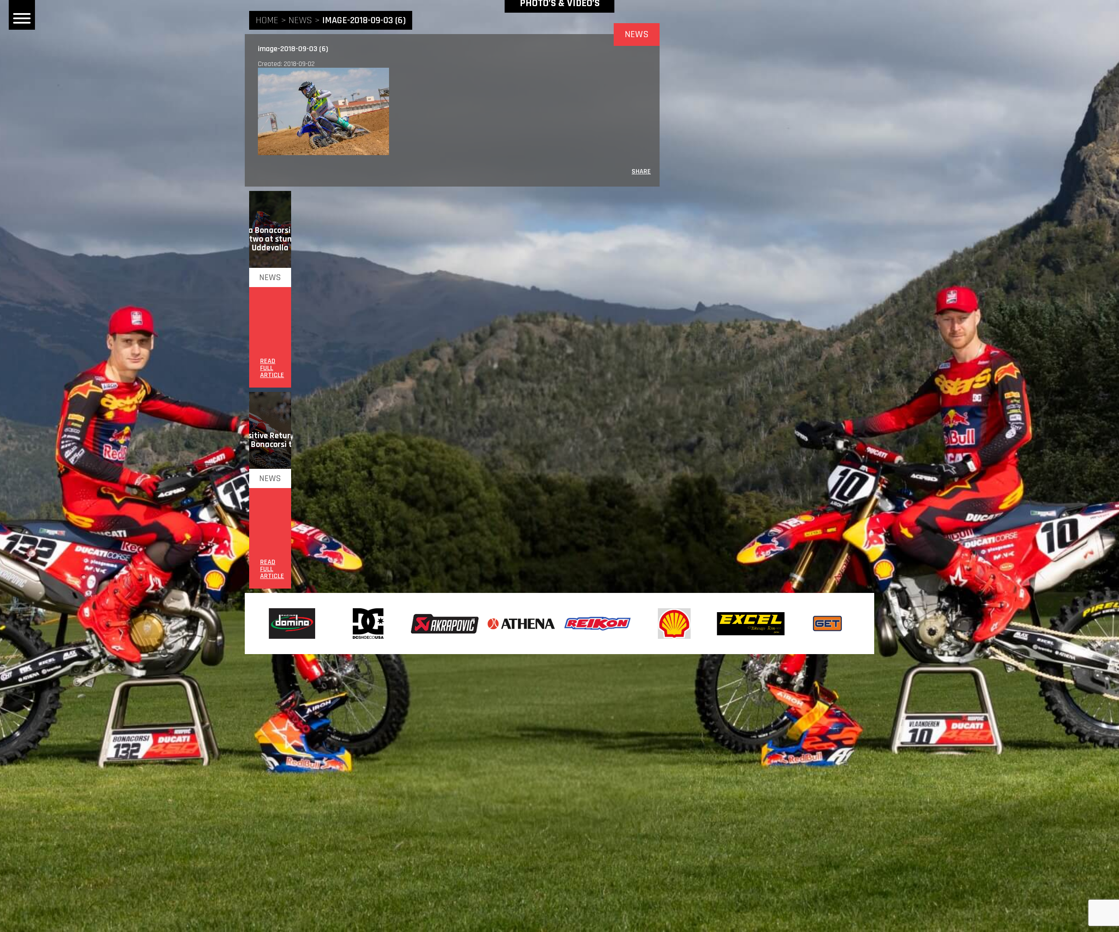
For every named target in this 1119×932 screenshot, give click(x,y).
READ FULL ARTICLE (272, 368)
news (300, 20)
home (267, 20)
